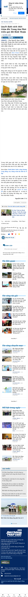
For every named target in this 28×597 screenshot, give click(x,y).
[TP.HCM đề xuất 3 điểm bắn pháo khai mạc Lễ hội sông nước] (7, 323)
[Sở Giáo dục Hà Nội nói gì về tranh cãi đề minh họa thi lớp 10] (7, 330)
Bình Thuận (15, 53)
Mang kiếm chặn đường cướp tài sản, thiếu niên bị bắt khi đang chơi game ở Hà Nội (19, 413)
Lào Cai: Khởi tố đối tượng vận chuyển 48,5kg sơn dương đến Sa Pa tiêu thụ (19, 448)
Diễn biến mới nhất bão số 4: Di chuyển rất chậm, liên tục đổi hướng (19, 390)
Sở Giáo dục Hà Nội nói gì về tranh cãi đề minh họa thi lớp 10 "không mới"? (19, 331)
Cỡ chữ (14, 596)
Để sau (14, 13)
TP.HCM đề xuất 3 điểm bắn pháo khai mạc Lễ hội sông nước (19, 322)
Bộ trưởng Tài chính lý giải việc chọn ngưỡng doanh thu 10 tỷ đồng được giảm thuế (19, 437)
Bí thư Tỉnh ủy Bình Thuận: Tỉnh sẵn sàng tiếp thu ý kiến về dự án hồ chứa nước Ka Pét (19, 213)
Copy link (8, 596)
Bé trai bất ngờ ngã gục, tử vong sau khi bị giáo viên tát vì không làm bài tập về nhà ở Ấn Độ (19, 426)
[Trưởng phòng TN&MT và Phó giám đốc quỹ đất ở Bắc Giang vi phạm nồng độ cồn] (7, 275)
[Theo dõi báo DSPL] (14, 37)
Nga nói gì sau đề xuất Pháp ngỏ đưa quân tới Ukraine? (19, 315)
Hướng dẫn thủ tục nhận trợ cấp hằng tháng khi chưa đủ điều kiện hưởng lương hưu (13, 485)
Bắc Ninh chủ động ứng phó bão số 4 (18, 349)
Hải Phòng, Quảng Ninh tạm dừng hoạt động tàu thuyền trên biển (19, 379)
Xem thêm (13, 338)
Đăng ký (21, 13)
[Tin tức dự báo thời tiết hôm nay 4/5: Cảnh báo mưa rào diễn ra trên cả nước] (7, 301)
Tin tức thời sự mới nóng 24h (16, 206)
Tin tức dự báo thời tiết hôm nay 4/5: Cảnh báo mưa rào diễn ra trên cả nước (19, 301)
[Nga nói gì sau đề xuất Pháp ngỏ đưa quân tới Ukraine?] (7, 316)
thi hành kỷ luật (4, 223)
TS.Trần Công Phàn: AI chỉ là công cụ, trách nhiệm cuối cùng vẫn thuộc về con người (13, 474)
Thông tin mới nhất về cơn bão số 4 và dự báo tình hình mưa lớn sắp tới (19, 368)
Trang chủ (3, 596)
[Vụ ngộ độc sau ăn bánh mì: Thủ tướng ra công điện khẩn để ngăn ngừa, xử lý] (7, 308)
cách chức (7, 221)
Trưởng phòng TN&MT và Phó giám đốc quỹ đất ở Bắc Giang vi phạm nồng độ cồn (18, 276)
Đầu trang (17, 578)
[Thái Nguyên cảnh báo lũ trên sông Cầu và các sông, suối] (14, 507)
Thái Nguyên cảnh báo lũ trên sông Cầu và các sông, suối (19, 358)
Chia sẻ (25, 596)
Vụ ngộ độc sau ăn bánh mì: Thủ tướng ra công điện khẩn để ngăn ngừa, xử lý (19, 309)
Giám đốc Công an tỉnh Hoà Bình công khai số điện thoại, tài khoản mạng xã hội (19, 284)
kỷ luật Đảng (15, 221)
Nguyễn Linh (7, 35)
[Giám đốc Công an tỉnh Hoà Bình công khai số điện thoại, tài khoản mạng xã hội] (7, 284)
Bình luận (19, 596)
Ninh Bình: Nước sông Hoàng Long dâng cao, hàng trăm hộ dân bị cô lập (14, 171)
